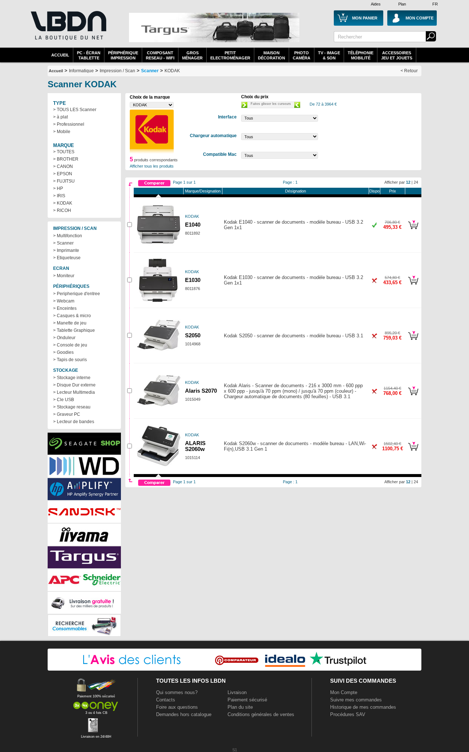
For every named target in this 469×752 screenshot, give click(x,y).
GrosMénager (192, 55)
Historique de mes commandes (363, 707)
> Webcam (63, 301)
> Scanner (63, 243)
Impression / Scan (117, 70)
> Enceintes (65, 308)
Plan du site (240, 707)
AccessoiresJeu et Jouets (396, 55)
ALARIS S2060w (195, 446)
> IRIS (59, 195)
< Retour (409, 70)
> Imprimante (66, 250)
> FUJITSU (64, 181)
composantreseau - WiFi (160, 55)
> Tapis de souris (70, 359)
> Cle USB (63, 399)
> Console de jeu (70, 345)
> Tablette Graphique (74, 330)
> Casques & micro (72, 315)
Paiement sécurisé (247, 700)
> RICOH (62, 210)
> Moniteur (63, 275)
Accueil (60, 55)
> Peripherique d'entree (76, 293)
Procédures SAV (347, 714)
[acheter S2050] (413, 341)
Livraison (237, 692)
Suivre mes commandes (356, 700)
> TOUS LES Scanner (74, 109)
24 (416, 182)
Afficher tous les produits (152, 166)
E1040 (192, 225)
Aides (376, 4)
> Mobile (61, 131)
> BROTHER (65, 159)
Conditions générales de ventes (261, 714)
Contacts (165, 700)
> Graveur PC (66, 414)
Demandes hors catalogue (183, 714)
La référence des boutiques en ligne (67, 30)
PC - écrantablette (88, 55)
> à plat (60, 117)
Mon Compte (343, 692)
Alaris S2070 (201, 391)
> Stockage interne (72, 377)
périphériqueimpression (123, 55)
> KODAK (62, 203)
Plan (402, 4)
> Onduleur (64, 337)
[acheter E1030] (413, 285)
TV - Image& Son (329, 55)
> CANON (63, 166)
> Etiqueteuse (67, 257)
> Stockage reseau (72, 407)
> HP (58, 188)
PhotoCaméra (301, 55)
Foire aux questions (177, 707)
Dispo (374, 191)
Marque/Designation (203, 191)
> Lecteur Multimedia (74, 392)
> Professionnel (68, 124)
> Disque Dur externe (74, 385)
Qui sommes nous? (176, 692)
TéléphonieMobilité (360, 55)
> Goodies (63, 352)
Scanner (150, 70)
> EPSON (62, 173)
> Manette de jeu (69, 323)
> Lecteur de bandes (73, 421)
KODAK (172, 70)
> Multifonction (67, 235)
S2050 (192, 335)
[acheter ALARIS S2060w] (413, 452)
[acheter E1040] (413, 230)
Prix (392, 191)
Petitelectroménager (230, 55)
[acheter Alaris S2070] (413, 396)
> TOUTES (63, 151)
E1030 (192, 280)
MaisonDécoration (271, 55)
